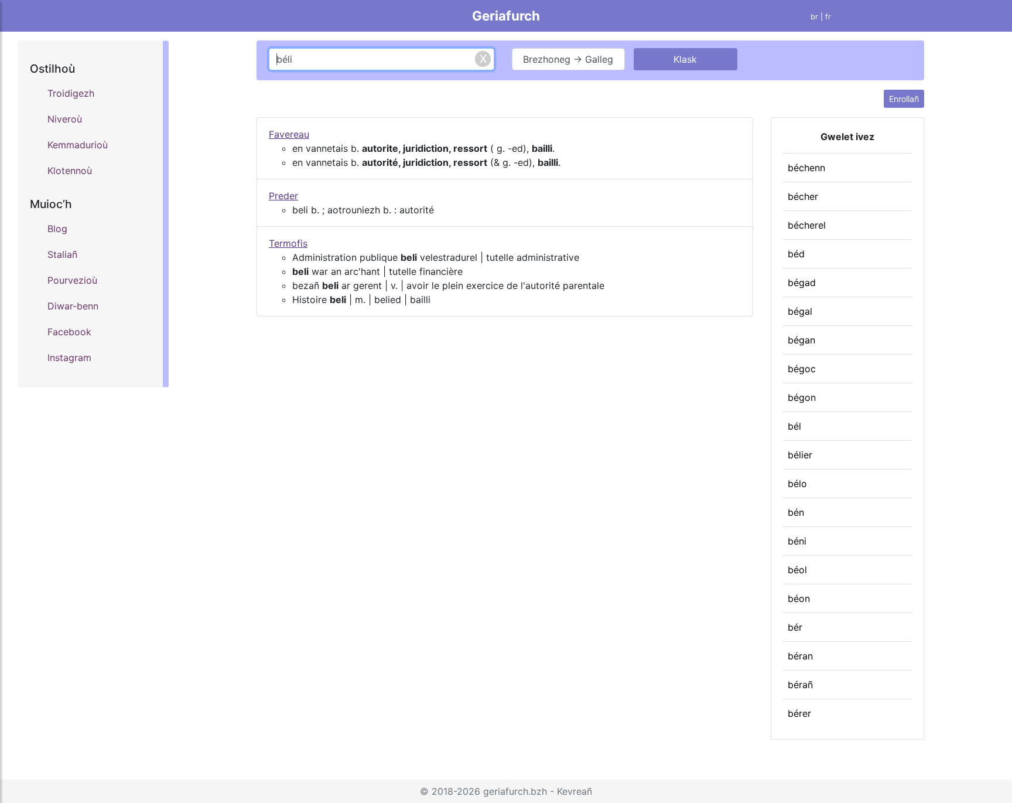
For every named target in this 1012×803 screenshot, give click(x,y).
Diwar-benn (72, 306)
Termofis (288, 243)
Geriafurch (506, 15)
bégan (801, 340)
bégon (802, 397)
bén (796, 512)
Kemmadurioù (77, 145)
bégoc (802, 369)
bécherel (807, 225)
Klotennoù (69, 170)
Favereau (289, 134)
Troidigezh (70, 93)
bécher (803, 196)
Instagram (69, 357)
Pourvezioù (72, 280)
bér (795, 627)
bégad (802, 282)
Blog (57, 228)
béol (797, 570)
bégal (800, 311)
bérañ (800, 684)
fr (828, 16)
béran (800, 656)
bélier (800, 455)
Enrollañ (904, 99)
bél (794, 426)
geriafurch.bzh (515, 791)
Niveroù (64, 119)
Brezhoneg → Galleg (568, 59)
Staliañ (62, 254)
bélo (797, 483)
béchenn (806, 167)
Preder (283, 196)
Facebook (69, 332)
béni (797, 541)
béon (799, 598)
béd (796, 254)
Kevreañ (574, 791)
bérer (799, 713)
